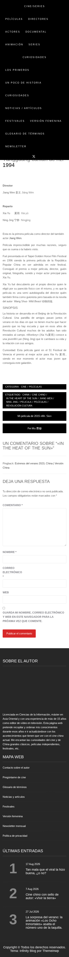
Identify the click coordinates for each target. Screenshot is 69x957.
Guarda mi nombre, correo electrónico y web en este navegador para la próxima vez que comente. (33, 617)
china (26, 394)
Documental (36, 31)
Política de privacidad (15, 835)
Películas (14, 19)
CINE (24, 386)
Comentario (13, 505)
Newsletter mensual (14, 825)
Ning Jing (12, 402)
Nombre (9, 552)
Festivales (15, 121)
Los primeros (17, 70)
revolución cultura (19, 405)
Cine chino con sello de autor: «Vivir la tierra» (42, 896)
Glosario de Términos (25, 133)
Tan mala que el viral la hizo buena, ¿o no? (45, 871)
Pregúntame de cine (14, 777)
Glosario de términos (15, 787)
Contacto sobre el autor (16, 767)
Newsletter (15, 146)
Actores (12, 31)
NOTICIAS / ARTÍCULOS (23, 108)
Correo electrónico (11, 572)
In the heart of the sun (21, 398)
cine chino (38, 394)
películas (40, 402)
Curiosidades (17, 95)
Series (34, 44)
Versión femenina (13, 816)
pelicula (25, 402)
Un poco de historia (23, 82)
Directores (38, 19)
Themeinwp (50, 951)
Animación (14, 44)
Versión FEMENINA (46, 121)
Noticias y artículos (14, 796)
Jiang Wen (15, 238)
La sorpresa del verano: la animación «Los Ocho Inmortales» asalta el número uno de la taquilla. (44, 922)
